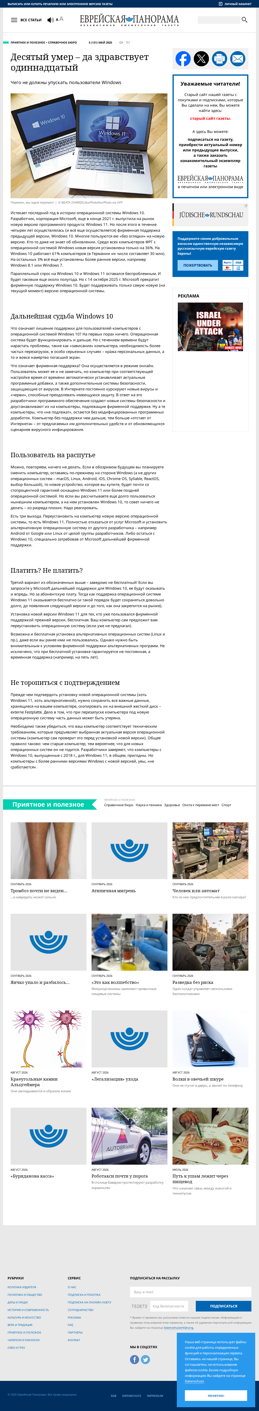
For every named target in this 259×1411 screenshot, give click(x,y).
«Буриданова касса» (32, 1176)
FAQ (70, 1325)
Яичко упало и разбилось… (40, 982)
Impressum (155, 1396)
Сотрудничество (81, 1310)
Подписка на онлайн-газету (89, 1302)
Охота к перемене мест (200, 805)
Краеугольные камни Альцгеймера (34, 1081)
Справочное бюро (62, 42)
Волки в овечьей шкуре (198, 1079)
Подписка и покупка (84, 1295)
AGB (113, 1396)
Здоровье (172, 805)
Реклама (74, 1317)
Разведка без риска (192, 982)
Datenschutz (131, 1396)
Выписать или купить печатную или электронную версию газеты (60, 4)
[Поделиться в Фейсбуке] (183, 58)
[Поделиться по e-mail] (237, 58)
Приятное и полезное (28, 42)
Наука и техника (149, 805)
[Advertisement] (212, 390)
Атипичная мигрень (114, 890)
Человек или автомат (196, 890)
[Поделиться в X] (201, 58)
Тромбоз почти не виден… (39, 890)
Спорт (226, 805)
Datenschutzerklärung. (179, 1327)
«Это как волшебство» (115, 982)
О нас (72, 1287)
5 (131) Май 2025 (100, 42)
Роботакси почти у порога (120, 1176)
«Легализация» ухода (115, 1079)
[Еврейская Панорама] (129, 20)
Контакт (74, 1340)
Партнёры (75, 1332)
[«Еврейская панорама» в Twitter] (145, 1358)
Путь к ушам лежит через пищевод (200, 1178)
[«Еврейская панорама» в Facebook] (134, 1358)
